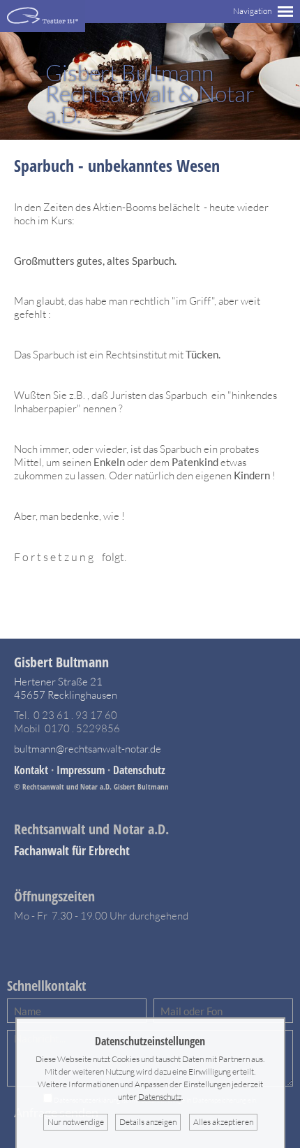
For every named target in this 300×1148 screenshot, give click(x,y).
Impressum (81, 770)
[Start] (42, 28)
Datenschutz (139, 770)
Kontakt (31, 770)
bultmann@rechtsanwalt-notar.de (87, 748)
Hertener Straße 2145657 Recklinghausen (65, 688)
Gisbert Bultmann (61, 662)
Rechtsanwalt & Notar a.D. (150, 93)
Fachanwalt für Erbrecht (72, 850)
